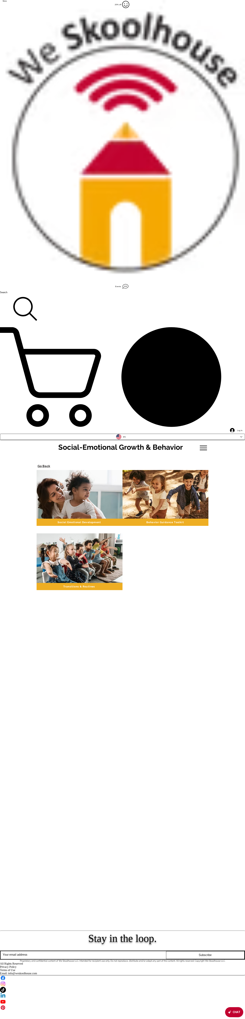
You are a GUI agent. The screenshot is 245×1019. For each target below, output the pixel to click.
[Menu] (203, 447)
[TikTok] (122, 990)
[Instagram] (122, 984)
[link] (122, 377)
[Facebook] (122, 978)
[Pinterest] (122, 1008)
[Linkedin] (122, 996)
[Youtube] (122, 1002)
